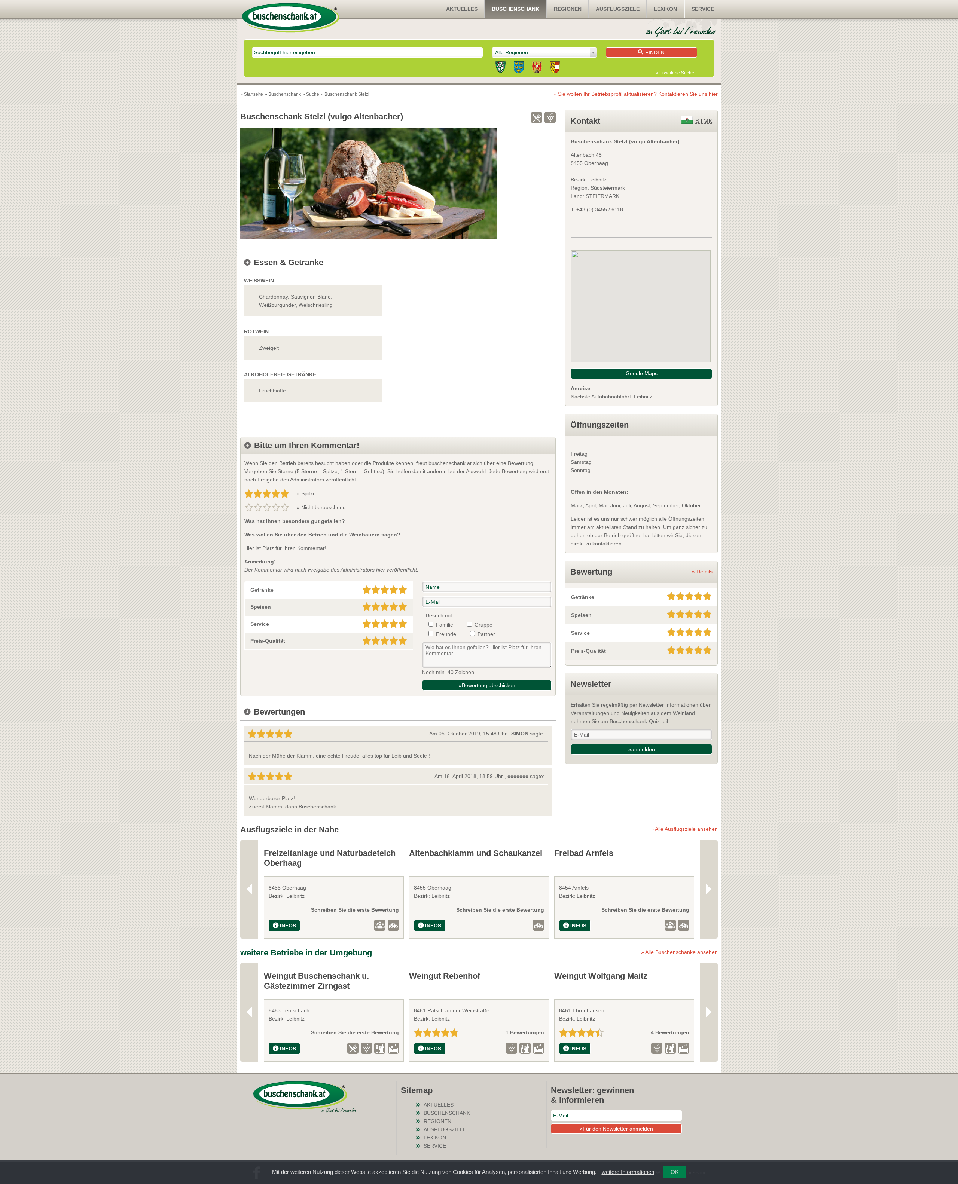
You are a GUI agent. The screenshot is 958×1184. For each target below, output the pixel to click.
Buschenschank (515, 9)
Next (709, 889)
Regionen (568, 9)
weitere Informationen (628, 1172)
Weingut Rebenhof (444, 975)
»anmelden (641, 749)
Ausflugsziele (618, 9)
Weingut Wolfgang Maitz (600, 975)
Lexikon (665, 9)
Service (703, 9)
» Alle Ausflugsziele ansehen (684, 829)
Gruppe (483, 625)
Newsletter (590, 684)
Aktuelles (462, 9)
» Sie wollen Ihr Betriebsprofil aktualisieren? (635, 94)
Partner (486, 634)
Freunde (446, 634)
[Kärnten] (555, 68)
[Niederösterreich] (519, 68)
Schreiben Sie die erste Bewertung (355, 910)
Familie (444, 625)
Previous (249, 889)
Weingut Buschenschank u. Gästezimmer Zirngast (316, 980)
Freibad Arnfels (583, 853)
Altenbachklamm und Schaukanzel (475, 853)
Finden (655, 52)
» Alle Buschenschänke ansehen (679, 952)
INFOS (288, 925)
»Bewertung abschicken (487, 685)
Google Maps (642, 373)
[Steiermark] (500, 68)
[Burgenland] (537, 68)
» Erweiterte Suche (675, 73)
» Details (702, 572)
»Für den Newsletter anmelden (616, 1129)
